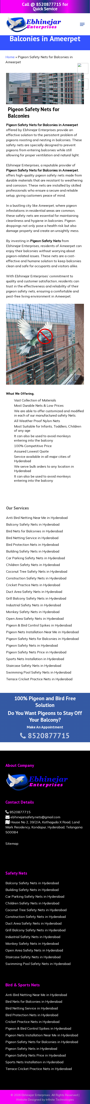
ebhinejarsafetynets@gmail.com (35, 817)
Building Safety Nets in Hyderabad (32, 551)
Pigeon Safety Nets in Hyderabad (32, 645)
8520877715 (20, 812)
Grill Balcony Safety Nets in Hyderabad (36, 598)
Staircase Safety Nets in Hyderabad (33, 665)
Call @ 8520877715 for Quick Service (45, 6)
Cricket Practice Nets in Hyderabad (33, 585)
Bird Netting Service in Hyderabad (32, 538)
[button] (82, 24)
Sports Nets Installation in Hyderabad (35, 659)
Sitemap (11, 843)
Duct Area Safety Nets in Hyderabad (34, 592)
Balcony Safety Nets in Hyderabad (32, 524)
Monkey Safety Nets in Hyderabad (32, 612)
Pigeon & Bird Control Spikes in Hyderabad (39, 625)
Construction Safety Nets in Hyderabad (36, 578)
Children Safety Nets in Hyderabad (33, 565)
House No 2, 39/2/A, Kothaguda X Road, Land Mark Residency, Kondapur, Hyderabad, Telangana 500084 (43, 827)
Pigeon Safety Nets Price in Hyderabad (36, 652)
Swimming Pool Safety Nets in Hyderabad (38, 672)
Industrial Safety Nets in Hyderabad (33, 605)
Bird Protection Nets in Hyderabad (32, 544)
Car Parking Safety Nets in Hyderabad (35, 558)
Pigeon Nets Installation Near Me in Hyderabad (42, 632)
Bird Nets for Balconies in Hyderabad (34, 531)
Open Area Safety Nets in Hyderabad (35, 618)
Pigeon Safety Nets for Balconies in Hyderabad (42, 639)
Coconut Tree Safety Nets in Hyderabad (36, 571)
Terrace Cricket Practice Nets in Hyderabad (39, 679)
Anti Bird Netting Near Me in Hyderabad (37, 518)
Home (10, 57)
